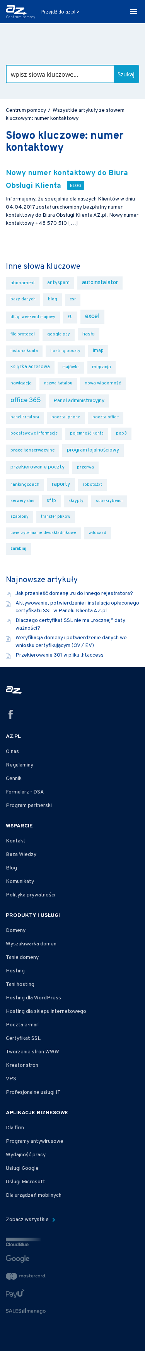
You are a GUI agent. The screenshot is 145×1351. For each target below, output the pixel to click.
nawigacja (21, 383)
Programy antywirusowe (34, 1141)
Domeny (16, 930)
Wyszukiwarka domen (31, 944)
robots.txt (92, 484)
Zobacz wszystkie (28, 1219)
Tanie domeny (22, 957)
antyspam (58, 283)
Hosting (15, 971)
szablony (19, 516)
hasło (88, 334)
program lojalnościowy (93, 450)
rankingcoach (24, 485)
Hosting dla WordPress (33, 998)
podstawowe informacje (34, 433)
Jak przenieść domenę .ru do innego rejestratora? (74, 593)
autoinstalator (100, 282)
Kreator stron (22, 1065)
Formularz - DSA (25, 792)
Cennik (14, 778)
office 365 (25, 400)
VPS (11, 1079)
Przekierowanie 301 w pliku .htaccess (59, 655)
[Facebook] (11, 715)
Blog (11, 868)
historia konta (24, 351)
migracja (101, 367)
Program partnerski (29, 805)
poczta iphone (65, 417)
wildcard (97, 533)
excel (92, 316)
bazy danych (23, 299)
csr (73, 299)
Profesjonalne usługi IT (33, 1092)
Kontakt (16, 841)
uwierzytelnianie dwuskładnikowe (43, 533)
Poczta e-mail (22, 1025)
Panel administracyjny (78, 401)
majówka (71, 367)
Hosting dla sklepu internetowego (46, 1011)
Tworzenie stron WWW (32, 1052)
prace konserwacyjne (32, 450)
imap (98, 351)
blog (52, 299)
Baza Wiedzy (21, 854)
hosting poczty (65, 351)
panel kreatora (24, 417)
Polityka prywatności (30, 895)
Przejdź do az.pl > (60, 12)
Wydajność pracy (26, 1155)
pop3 (121, 433)
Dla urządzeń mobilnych (33, 1195)
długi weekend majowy (32, 317)
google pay (58, 334)
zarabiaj (18, 548)
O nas (12, 751)
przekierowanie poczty (37, 467)
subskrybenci (109, 501)
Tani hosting (20, 984)
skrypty (76, 501)
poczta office (105, 417)
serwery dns (22, 501)
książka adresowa (30, 367)
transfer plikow (55, 516)
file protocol (22, 334)
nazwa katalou (58, 383)
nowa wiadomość (103, 383)
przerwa (85, 467)
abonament (22, 283)
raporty (61, 484)
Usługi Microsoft (25, 1182)
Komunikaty (20, 881)
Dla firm (15, 1128)
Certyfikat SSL (23, 1038)
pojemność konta (87, 433)
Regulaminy (19, 765)
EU (70, 317)
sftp (51, 501)
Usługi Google (22, 1168)
